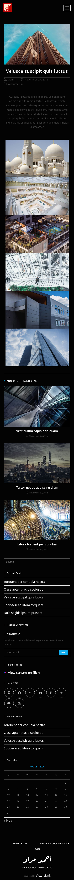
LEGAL (37, 849)
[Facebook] (19, 692)
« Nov (8, 820)
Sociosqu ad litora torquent (23, 605)
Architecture (16, 84)
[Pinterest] (51, 692)
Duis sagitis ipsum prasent (23, 613)
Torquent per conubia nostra (24, 582)
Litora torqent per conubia (37, 544)
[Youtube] (9, 703)
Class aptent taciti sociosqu (23, 589)
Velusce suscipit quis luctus (24, 597)
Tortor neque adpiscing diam (37, 487)
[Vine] (61, 692)
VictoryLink (43, 875)
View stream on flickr (24, 672)
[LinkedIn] (40, 692)
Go (63, 652)
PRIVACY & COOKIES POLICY (54, 843)
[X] (9, 692)
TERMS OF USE (19, 843)
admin (12, 79)
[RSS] (19, 703)
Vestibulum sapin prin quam (37, 431)
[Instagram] (30, 692)
